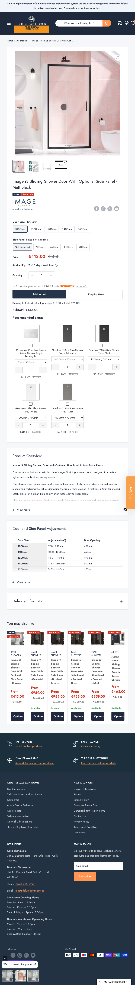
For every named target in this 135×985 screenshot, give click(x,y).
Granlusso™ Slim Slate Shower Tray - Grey (67, 410)
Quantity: (17, 275)
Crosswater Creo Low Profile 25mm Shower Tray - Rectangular (31, 353)
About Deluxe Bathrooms (21, 805)
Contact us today (90, 746)
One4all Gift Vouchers (19, 822)
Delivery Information (18, 816)
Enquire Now (96, 294)
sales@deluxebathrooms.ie (29, 891)
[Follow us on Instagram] (19, 955)
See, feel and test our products (98, 763)
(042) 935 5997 (25, 884)
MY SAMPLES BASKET (115, 982)
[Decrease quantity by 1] (32, 275)
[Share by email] (116, 208)
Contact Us (13, 800)
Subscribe (85, 876)
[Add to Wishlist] (117, 57)
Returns (78, 794)
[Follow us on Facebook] (13, 955)
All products (22, 40)
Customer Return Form (86, 805)
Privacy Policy (81, 822)
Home (10, 40)
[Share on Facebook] (96, 208)
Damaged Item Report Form (89, 811)
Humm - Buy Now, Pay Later (22, 827)
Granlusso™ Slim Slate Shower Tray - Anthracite (67, 351)
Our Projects (14, 811)
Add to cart (39, 294)
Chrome (38, 500)
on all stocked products (28, 746)
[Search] (106, 23)
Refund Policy (81, 800)
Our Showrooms (16, 789)
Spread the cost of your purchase (34, 763)
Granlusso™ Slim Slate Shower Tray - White (30, 410)
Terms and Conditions (86, 827)
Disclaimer (79, 832)
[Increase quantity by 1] (51, 275)
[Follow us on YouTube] (33, 955)
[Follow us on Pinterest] (26, 955)
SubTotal (18, 310)
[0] (133, 23)
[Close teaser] (125, 510)
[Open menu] (9, 23)
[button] (130, 492)
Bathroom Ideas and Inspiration (24, 794)
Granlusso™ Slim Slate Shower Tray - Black (104, 351)
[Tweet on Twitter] (109, 208)
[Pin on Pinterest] (103, 208)
